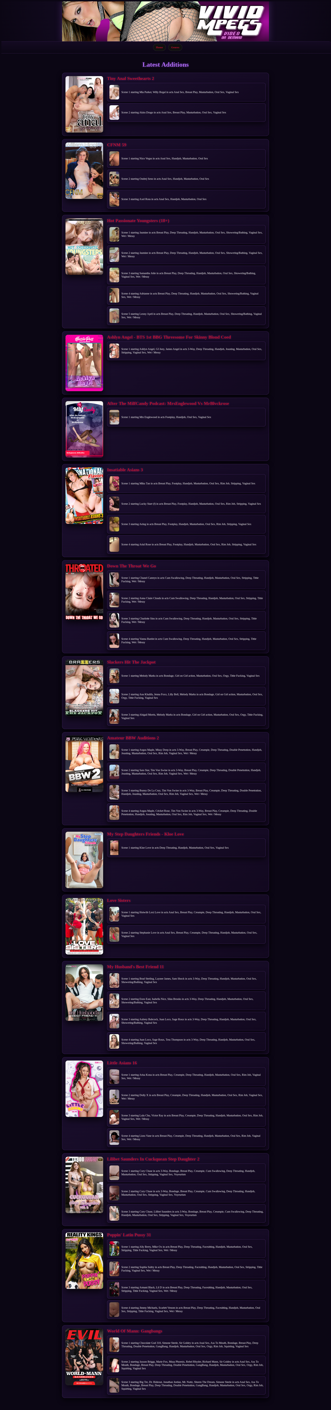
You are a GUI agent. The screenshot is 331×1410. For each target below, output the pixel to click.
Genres (175, 47)
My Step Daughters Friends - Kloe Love (145, 834)
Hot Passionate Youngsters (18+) (138, 220)
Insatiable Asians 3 (125, 469)
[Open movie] (84, 104)
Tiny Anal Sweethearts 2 (130, 78)
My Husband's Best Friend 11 (135, 966)
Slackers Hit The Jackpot (131, 662)
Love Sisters (119, 900)
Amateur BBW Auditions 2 (133, 737)
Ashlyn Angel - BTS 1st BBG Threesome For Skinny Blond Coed (169, 337)
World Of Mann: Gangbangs (134, 1330)
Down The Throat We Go (131, 565)
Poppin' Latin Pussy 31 (129, 1234)
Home (159, 47)
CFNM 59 (116, 144)
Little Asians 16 (122, 1062)
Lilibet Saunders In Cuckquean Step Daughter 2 (153, 1159)
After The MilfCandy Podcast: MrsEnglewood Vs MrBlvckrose (168, 403)
